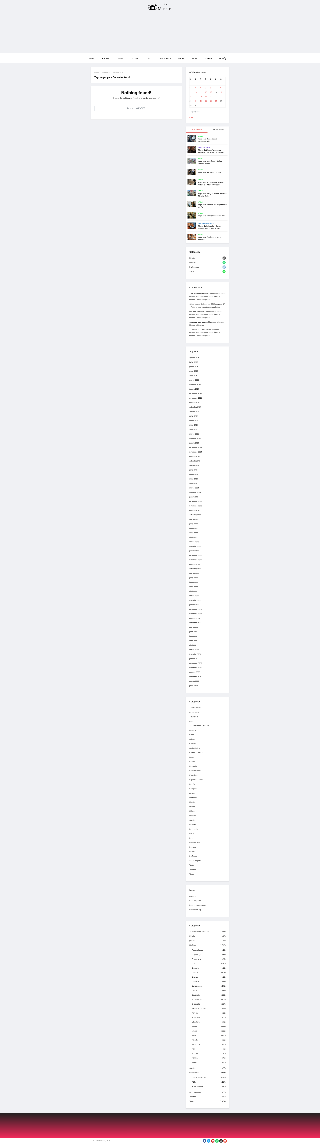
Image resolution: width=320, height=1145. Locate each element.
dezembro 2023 (195, 501)
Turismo (120, 58)
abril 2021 (193, 645)
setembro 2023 (195, 515)
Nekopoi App (194, 312)
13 (211, 92)
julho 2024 (193, 470)
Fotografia (193, 789)
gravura (192, 793)
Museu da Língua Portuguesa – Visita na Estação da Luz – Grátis (211, 151)
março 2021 (194, 650)
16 (191, 97)
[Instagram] (221, 1141)
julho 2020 (193, 686)
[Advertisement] (160, 32)
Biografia (192, 730)
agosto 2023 (194, 519)
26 (206, 101)
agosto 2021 (194, 627)
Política (192, 852)
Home (91, 58)
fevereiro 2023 (195, 546)
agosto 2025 (194, 411)
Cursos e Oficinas (206, 223)
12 (206, 92)
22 (221, 97)
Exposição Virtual (196, 780)
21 (216, 97)
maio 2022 (193, 587)
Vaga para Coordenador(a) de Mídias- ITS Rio (209, 140)
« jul (191, 117)
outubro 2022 (194, 564)
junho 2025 (193, 420)
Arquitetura (193, 717)
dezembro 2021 (195, 609)
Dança (191, 757)
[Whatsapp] (217, 1141)
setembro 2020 (195, 677)
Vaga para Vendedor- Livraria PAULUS (209, 238)
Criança (192, 739)
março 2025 (194, 434)
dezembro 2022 (195, 555)
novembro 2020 (195, 668)
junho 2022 (193, 582)
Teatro (191, 865)
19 (206, 97)
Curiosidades (204, 147)
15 (221, 92)
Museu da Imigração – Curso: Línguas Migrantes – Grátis (209, 227)
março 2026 (194, 380)
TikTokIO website (196, 294)
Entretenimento (195, 771)
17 (196, 97)
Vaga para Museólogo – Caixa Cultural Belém (210, 162)
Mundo (192, 802)
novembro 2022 (195, 560)
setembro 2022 (195, 569)
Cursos (135, 58)
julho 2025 (193, 416)
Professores (194, 267)
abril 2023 (193, 537)
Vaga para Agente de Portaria (209, 172)
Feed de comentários (197, 905)
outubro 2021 (194, 618)
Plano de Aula (164, 58)
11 (201, 92)
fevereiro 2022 (195, 600)
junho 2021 (193, 636)
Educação (193, 766)
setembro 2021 (195, 623)
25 (201, 101)
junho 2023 (193, 528)
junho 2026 (193, 366)
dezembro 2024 (195, 447)
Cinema (192, 735)
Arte (191, 721)
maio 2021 (193, 641)
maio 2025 (193, 425)
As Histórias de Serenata (199, 726)
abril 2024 (193, 483)
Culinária (192, 744)
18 (201, 97)
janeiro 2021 (194, 659)
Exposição (193, 775)
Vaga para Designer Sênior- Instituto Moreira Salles (212, 194)
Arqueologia (194, 712)
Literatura (193, 798)
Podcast (192, 847)
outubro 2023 (194, 510)
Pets (191, 838)
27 (211, 101)
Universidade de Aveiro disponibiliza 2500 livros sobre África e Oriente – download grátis (207, 297)
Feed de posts (195, 901)
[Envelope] (225, 1141)
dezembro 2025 (195, 393)
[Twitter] (208, 1141)
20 (211, 97)
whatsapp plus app (197, 322)
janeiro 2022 (194, 605)
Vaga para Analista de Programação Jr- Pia (212, 205)
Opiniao (208, 58)
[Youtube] (212, 1141)
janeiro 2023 (194, 551)
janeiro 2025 (194, 443)
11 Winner (193, 330)
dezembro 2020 (195, 663)
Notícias (192, 262)
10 (196, 92)
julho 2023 (193, 524)
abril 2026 (193, 375)
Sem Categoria (195, 861)
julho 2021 (193, 632)
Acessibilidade (195, 708)
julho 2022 (193, 578)
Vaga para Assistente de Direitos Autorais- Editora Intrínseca (211, 183)
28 (216, 101)
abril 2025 (193, 429)
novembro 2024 (195, 452)
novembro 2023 (195, 506)
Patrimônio (193, 829)
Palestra (192, 825)
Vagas (194, 58)
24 (196, 101)
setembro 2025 (195, 407)
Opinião (192, 820)
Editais (181, 58)
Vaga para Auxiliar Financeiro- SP (211, 216)
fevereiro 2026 (195, 384)
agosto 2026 (194, 357)
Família (192, 784)
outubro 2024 (194, 456)
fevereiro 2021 (195, 654)
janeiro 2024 (194, 497)
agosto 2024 (194, 465)
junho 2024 (193, 474)
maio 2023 (193, 533)
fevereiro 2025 (195, 438)
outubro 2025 (194, 402)
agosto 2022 (194, 573)
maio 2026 (193, 371)
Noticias (105, 58)
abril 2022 (193, 591)
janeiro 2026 (194, 389)
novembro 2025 (195, 398)
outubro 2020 (194, 672)
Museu (192, 807)
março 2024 (194, 488)
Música (192, 811)
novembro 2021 (195, 614)
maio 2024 (193, 479)
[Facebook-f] (204, 1141)
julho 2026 (193, 362)
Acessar (192, 896)
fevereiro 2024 (195, 492)
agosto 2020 (194, 681)
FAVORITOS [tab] (197, 129)
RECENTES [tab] (220, 129)
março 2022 (194, 596)
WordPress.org (195, 910)
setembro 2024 (195, 461)
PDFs (148, 58)
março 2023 (194, 542)
